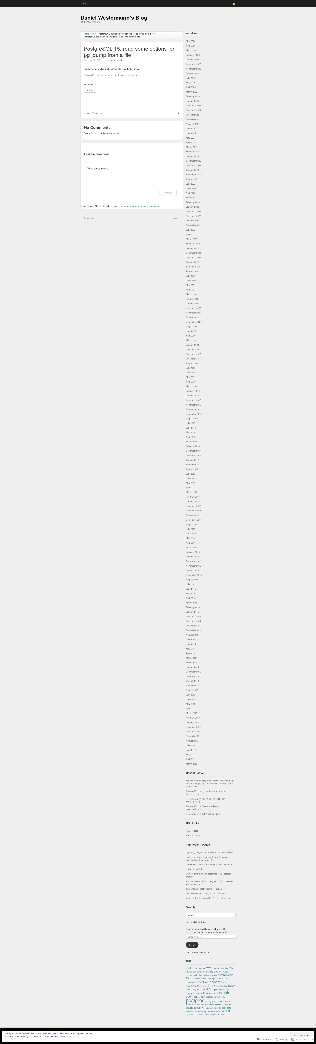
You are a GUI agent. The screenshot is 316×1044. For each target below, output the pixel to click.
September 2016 (194, 519)
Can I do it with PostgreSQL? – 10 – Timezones (209, 898)
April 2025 (191, 87)
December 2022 (193, 211)
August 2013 (192, 690)
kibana (223, 982)
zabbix (221, 1014)
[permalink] (177, 112)
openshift (200, 993)
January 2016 (192, 556)
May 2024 (190, 137)
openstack (212, 993)
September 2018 (194, 413)
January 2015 (192, 611)
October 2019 (192, 358)
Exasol (190, 978)
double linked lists (194, 869)
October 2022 (192, 220)
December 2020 (193, 308)
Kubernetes (192, 985)
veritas (207, 1014)
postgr (223, 997)
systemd (189, 1014)
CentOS (229, 968)
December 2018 (193, 400)
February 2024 (193, 151)
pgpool (209, 996)
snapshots (225, 1007)
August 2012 (192, 740)
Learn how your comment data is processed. (140, 205)
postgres (99, 112)
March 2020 (191, 340)
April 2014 (191, 653)
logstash (224, 986)
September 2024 (194, 119)
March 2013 (191, 713)
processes (224, 1001)
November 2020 (193, 312)
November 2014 (193, 621)
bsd (222, 968)
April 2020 (191, 335)
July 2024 (190, 128)
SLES (217, 1008)
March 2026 (191, 50)
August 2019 (192, 363)
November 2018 (193, 404)
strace (215, 1011)
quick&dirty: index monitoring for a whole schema (209, 864)
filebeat (197, 978)
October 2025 (192, 73)
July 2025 (190, 77)
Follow (192, 944)
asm (196, 968)
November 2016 (193, 510)
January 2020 (192, 344)
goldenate (190, 982)
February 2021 (193, 298)
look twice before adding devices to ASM (205, 893)
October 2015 (192, 570)
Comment (168, 192)
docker (198, 975)
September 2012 (194, 736)
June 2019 (191, 372)
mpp (213, 989)
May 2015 (190, 593)
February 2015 (193, 607)
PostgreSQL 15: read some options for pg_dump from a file (112, 75)
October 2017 (192, 459)
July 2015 (190, 584)
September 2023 (194, 174)
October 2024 (192, 114)
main (88, 112)
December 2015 (193, 561)
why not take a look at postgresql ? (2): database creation (209, 875)
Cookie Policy (65, 1036)
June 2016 (191, 533)
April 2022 (191, 234)
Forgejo (211, 978)
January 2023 (192, 206)
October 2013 (192, 680)
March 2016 (191, 547)
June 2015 (191, 588)
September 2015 (194, 574)
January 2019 (192, 395)
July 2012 (190, 745)
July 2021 (190, 275)
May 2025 (190, 82)
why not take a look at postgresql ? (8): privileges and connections (209, 883)
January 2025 (192, 100)
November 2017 (193, 455)
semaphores (209, 1007)
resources (221, 1004)
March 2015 (191, 602)
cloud (189, 971)
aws (208, 968)
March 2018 (191, 441)
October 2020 (192, 317)
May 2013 (190, 703)
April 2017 (191, 487)
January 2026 (192, 59)
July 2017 (190, 473)
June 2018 (191, 427)
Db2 (216, 971)
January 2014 (192, 667)
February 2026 (193, 54)
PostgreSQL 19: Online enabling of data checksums (202, 808)
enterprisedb (225, 975)
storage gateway (205, 1011)
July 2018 (190, 423)
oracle (224, 992)
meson (189, 989)
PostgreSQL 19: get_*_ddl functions (203, 813)
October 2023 (192, 169)
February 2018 (193, 446)
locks (218, 985)
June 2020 (191, 331)
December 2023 (193, 160)
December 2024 (193, 105)
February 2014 (193, 662)
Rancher (191, 1004)
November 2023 (193, 165)
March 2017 (191, 492)
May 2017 (190, 482)
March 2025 (191, 91)
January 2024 (192, 156)
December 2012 (193, 726)
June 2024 (191, 133)
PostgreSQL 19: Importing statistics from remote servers (205, 800)
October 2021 (192, 262)
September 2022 (194, 225)
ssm (195, 1011)
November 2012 (193, 731)
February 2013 (193, 717)
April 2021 (191, 289)
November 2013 (193, 676)
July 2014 (190, 639)
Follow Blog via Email (196, 921)
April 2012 (191, 759)
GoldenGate (201, 982)
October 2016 (192, 515)
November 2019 (193, 354)
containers (208, 971)
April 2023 (191, 192)
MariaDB (231, 986)
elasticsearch (212, 975)
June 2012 (191, 749)
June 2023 (191, 188)
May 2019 (190, 377)
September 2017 (194, 464)
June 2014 (191, 644)
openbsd (190, 993)
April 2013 (191, 708)
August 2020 (192, 326)
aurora (202, 968)
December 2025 (193, 64)
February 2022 (193, 243)
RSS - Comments (194, 835)
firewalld (204, 978)
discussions (190, 975)
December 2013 (193, 671)
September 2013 (194, 685)
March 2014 (191, 657)
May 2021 (190, 285)
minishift (206, 989)
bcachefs (216, 968)
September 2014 (194, 630)
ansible (190, 968)
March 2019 (191, 386)
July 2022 (190, 229)
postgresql (211, 1001)
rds (198, 1004)
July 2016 (190, 528)
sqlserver (189, 1011)
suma (221, 1011)
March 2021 (191, 294)
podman (216, 996)
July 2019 (190, 367)
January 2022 (192, 248)
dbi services (223, 972)
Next (175, 218)
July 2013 (190, 694)
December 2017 (193, 450)
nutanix (219, 989)
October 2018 (192, 409)
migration (197, 989)
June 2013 (191, 699)
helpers (215, 981)
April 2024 (191, 142)
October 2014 (192, 625)
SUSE (228, 1011)
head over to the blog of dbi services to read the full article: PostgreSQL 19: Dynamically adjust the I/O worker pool (210, 783)
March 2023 (191, 197)
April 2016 (191, 542)
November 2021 (193, 257)
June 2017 (191, 478)
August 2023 (192, 179)
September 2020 (194, 321)
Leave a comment (113, 59)
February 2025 (193, 96)
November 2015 (193, 565)
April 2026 (191, 45)
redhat (203, 1004)
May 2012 (190, 754)
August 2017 (192, 469)
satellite (189, 1007)
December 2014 (193, 616)
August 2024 (192, 123)
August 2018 (192, 418)
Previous (89, 218)
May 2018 (190, 432)
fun (227, 978)
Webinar (214, 1014)
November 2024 (193, 110)
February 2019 (193, 390)
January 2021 (192, 303)
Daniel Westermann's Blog (114, 17)
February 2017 (193, 496)
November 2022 (193, 215)
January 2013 (192, 722)
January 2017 (192, 501)
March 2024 (191, 146)
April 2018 (191, 436)
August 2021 (192, 271)
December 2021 (193, 252)
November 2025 (193, 68)
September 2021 (194, 266)
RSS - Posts (192, 830)
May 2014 (190, 648)
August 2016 (192, 524)
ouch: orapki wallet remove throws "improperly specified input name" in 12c (208, 858)
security (198, 1007)
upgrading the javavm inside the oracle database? (209, 852)
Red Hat (210, 1004)
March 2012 (191, 763)
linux (211, 985)
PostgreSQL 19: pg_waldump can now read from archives (206, 793)
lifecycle (203, 985)
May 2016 (190, 538)
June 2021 (191, 280)
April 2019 (191, 381)
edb (205, 975)
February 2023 (193, 202)
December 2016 (193, 505)
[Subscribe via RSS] (234, 3)
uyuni (200, 1014)
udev (196, 1014)
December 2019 (193, 349)
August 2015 (192, 579)
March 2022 (191, 238)
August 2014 (192, 634)
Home (83, 3)
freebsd (220, 978)
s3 (230, 1004)
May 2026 (190, 41)
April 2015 (191, 598)
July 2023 (190, 183)
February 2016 (193, 551)
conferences (198, 972)
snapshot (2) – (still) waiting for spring (204, 888)
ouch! (189, 996)
